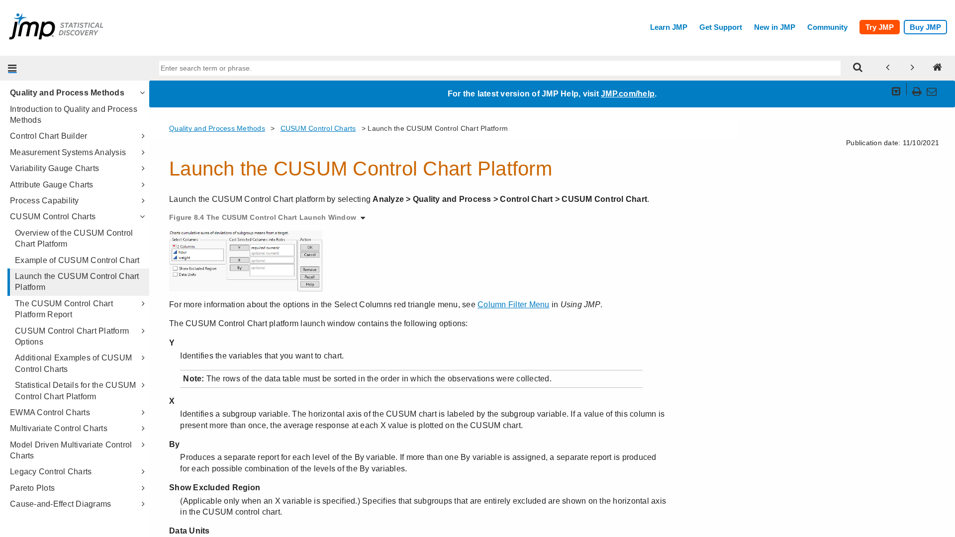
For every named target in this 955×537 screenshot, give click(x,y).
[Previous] (887, 68)
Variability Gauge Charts (54, 168)
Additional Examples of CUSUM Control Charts (73, 363)
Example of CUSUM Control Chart (77, 260)
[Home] (937, 68)
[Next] (912, 68)
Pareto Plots (32, 488)
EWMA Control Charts (50, 412)
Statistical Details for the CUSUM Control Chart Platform (75, 390)
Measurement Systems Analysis (68, 152)
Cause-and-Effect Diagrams (60, 504)
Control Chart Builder (48, 136)
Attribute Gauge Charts (52, 184)
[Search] (858, 68)
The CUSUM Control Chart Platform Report (64, 309)
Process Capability (44, 200)
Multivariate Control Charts (58, 428)
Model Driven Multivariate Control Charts (71, 450)
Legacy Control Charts (51, 471)
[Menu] (12, 68)
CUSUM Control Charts (53, 216)
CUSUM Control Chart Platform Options (72, 336)
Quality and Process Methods (67, 93)
